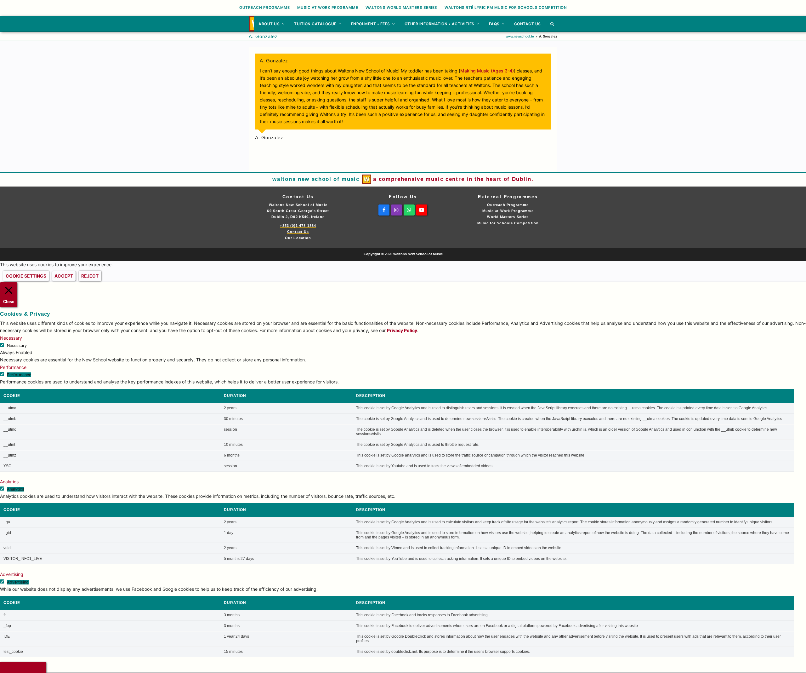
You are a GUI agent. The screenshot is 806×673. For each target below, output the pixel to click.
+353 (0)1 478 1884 (298, 225)
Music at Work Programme (508, 211)
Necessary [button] (11, 338)
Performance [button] (13, 367)
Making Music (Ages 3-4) (487, 70)
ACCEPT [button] (63, 276)
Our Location (298, 238)
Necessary (17, 345)
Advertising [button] (11, 574)
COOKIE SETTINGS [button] (26, 276)
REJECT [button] (90, 276)
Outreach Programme (508, 205)
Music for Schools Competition (508, 223)
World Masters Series (508, 217)
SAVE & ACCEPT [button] (23, 667)
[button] (552, 24)
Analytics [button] (9, 481)
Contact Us (298, 231)
